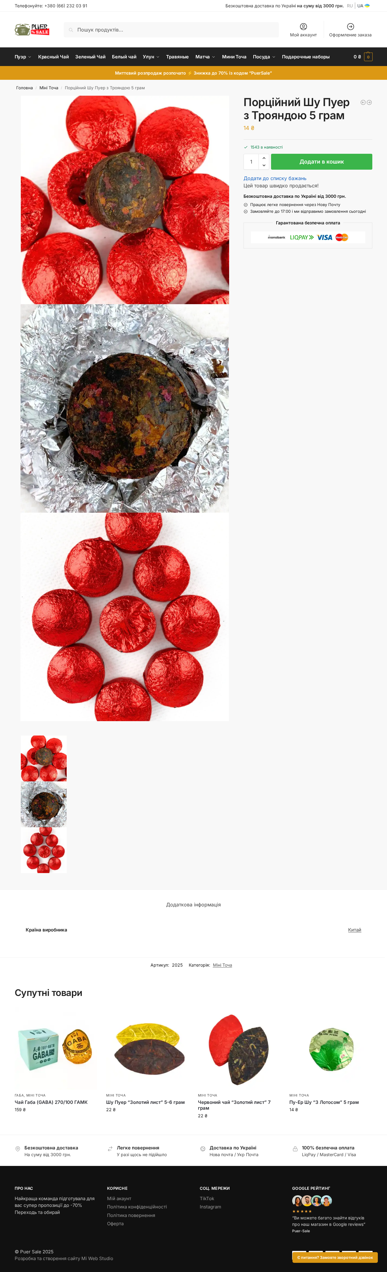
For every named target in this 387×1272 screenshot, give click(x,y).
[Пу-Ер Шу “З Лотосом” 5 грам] (330, 1048)
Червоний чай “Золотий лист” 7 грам (234, 1105)
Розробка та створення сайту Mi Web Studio (64, 1258)
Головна (24, 87)
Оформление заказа (350, 34)
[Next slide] (16, 733)
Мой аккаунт (303, 34)
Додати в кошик (322, 161)
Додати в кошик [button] (55, 1122)
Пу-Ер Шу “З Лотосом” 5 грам (324, 1102)
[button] (363, 57)
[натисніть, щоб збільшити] (125, 200)
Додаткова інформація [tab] (193, 904)
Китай (354, 930)
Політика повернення (131, 1215)
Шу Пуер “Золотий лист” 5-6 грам (145, 1102)
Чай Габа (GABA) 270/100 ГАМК (51, 1102)
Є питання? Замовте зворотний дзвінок (335, 1257)
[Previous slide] (22, 733)
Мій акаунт (119, 1198)
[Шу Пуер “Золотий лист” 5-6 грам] (147, 1048)
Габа (19, 1095)
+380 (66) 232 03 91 (65, 5)
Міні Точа (48, 87)
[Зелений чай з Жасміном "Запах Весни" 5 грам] (369, 102)
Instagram (210, 1207)
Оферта (115, 1223)
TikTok (207, 1198)
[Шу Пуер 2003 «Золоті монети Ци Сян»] (363, 102)
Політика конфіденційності (137, 1207)
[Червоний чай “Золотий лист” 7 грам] (239, 1048)
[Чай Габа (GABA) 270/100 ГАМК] (56, 1048)
